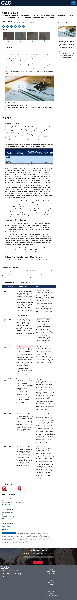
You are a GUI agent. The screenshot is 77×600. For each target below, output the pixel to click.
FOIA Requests (51, 589)
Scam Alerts (51, 591)
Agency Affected (8, 286)
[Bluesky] (16, 26)
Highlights (8, 35)
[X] (8, 26)
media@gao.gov (9, 518)
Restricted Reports (51, 573)
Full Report (32, 35)
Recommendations (20, 35)
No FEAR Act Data (51, 593)
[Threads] (20, 26)
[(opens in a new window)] (3, 573)
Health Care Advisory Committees (51, 595)
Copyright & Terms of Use (51, 578)
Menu (73, 2)
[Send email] (24, 26)
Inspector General (51, 571)
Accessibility (51, 582)
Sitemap (51, 584)
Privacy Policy (51, 580)
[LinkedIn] (12, 26)
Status (38, 286)
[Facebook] (4, 26)
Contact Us (7, 526)
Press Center (51, 567)
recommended (11, 71)
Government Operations (9, 533)
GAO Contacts (44, 35)
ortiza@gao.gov (8, 504)
